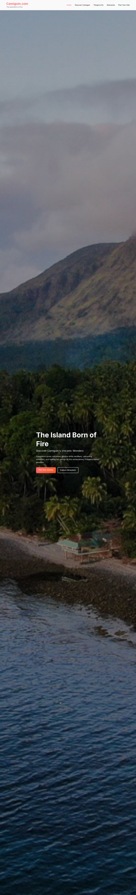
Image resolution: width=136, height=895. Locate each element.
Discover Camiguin (82, 5)
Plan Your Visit (124, 5)
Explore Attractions (68, 470)
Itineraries (111, 5)
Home (69, 5)
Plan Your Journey (46, 470)
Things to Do (98, 5)
